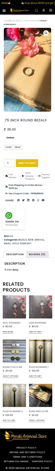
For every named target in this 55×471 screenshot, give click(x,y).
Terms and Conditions (27, 456)
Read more (8, 332)
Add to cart (27, 163)
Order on (12, 221)
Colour (10, 137)
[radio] (8, 147)
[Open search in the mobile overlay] (36, 10)
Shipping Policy (42, 461)
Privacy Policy (26, 447)
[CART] (51, 10)
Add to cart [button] (35, 332)
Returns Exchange (16, 461)
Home (6, 21)
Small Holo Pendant (28, 21)
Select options (10, 376)
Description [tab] (15, 254)
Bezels (13, 21)
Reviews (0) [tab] (37, 254)
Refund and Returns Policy (27, 452)
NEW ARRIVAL (36, 239)
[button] (4, 10)
